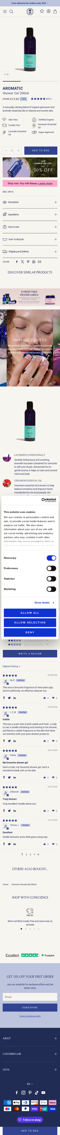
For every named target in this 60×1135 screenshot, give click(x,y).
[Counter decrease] (6, 151)
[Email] (39, 261)
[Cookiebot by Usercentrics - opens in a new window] (42, 500)
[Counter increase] (19, 151)
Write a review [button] (30, 653)
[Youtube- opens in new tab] (43, 1093)
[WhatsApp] (33, 261)
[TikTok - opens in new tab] (37, 1093)
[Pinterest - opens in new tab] (30, 1093)
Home (5, 884)
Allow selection (30, 622)
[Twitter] (22, 261)
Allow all (30, 612)
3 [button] (30, 854)
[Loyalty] (42, 12)
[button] (5, 11)
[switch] (51, 568)
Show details (42, 602)
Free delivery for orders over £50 (29, 3)
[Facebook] (16, 261)
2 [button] (26, 854)
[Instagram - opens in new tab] (23, 1093)
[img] (10, 675)
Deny (30, 632)
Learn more (45, 183)
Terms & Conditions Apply (30, 1016)
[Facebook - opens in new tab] (17, 1093)
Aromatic (13, 88)
